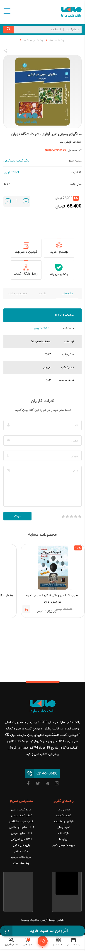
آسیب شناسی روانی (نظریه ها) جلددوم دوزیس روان (53, 598)
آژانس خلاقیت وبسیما (34, 920)
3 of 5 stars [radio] (71, 516)
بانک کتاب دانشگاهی (33, 40)
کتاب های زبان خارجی (21, 827)
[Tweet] (30, 51)
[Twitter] (38, 784)
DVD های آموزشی (21, 839)
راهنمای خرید (59, 252)
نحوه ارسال (63, 827)
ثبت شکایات (63, 815)
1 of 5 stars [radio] (79, 516)
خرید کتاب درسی (21, 810)
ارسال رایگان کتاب (26, 274)
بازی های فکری (21, 845)
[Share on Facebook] (13, 51)
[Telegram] (47, 784)
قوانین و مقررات (26, 252)
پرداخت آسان (21, 863)
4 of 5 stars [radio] (67, 516)
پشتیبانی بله (59, 274)
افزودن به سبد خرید (49, 931)
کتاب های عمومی (21, 833)
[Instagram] (57, 784)
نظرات (42, 293)
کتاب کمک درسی (21, 815)
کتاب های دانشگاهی (21, 821)
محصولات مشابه (17, 293)
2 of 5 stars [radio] (75, 516)
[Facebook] (28, 784)
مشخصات (67, 293)
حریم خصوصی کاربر (64, 845)
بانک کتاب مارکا (56, 40)
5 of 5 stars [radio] (63, 516)
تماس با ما (64, 810)
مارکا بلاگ (63, 833)
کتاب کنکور (21, 851)
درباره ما (63, 839)
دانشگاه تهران (42, 329)
